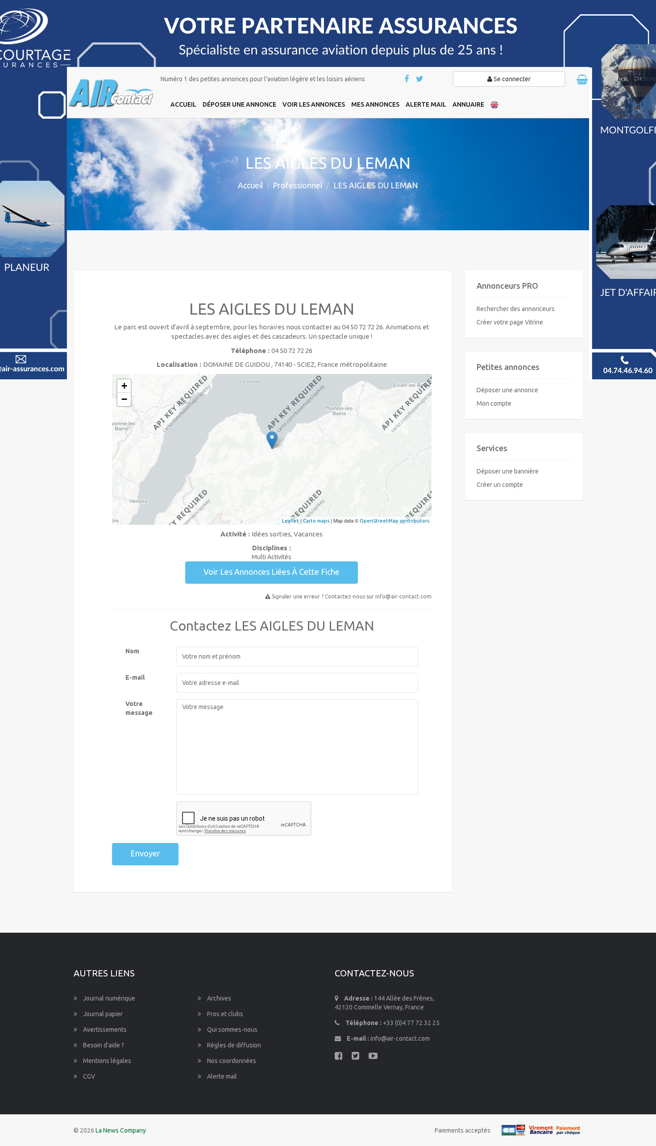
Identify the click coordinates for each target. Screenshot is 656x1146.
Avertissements (104, 1029)
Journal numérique (108, 998)
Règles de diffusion (233, 1045)
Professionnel (298, 185)
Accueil (250, 185)
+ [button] (124, 385)
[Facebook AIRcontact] (407, 79)
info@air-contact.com (400, 1038)
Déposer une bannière (508, 471)
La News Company (120, 1130)
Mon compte (494, 403)
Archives (218, 998)
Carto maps (316, 520)
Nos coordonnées (231, 1060)
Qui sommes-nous (231, 1029)
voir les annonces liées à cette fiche (271, 571)
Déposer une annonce (507, 390)
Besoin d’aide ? (103, 1045)
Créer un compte (500, 484)
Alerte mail (221, 1076)
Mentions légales (106, 1060)
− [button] (124, 399)
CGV (88, 1076)
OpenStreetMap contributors (394, 520)
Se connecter (511, 79)
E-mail (135, 677)
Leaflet (290, 520)
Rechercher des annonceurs (516, 308)
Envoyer (145, 853)
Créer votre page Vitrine (510, 322)
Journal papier (102, 1013)
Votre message (139, 708)
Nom (132, 651)
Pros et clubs (224, 1013)
